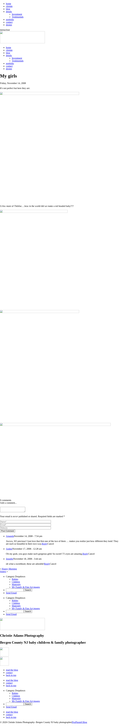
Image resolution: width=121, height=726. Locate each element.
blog (8, 9)
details (9, 11)
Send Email (11, 593)
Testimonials (17, 17)
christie (9, 6)
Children (16, 582)
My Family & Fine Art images (26, 587)
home (8, 3)
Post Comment (7, 531)
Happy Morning (9, 569)
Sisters (3, 571)
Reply (44, 544)
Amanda (10, 536)
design (9, 25)
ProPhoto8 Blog (79, 722)
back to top (11, 675)
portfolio (10, 19)
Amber (9, 549)
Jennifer (9, 559)
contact (9, 22)
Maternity (16, 584)
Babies (15, 579)
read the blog (12, 670)
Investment (17, 14)
